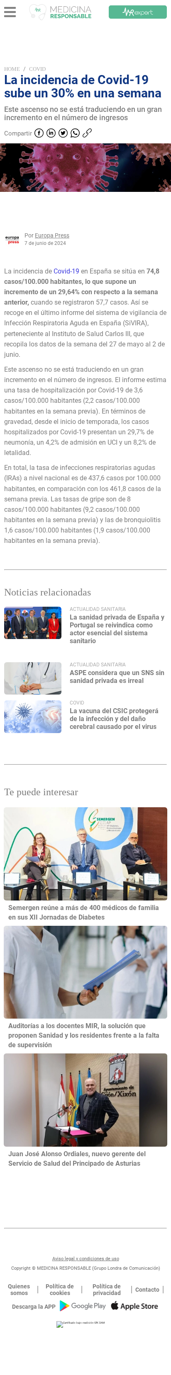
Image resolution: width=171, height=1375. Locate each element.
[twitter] (63, 133)
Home (12, 69)
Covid (37, 69)
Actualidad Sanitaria (98, 609)
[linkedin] (51, 133)
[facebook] (39, 133)
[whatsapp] (75, 133)
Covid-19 (66, 271)
